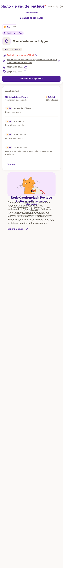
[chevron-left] (4, 18)
